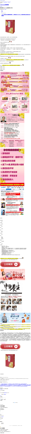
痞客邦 (5, 392)
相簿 (1, 10)
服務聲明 (21, 425)
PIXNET (11, 425)
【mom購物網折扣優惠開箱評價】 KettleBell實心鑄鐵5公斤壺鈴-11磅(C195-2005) (8, 384)
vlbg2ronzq (1, 389)
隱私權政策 (19, 425)
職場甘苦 (5, 394)
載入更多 (1, 396)
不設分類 (5, 9)
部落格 (2, 11)
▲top (0, 395)
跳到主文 (1, 6)
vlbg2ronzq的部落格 (4, 4)
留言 (6, 392)
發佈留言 (1, 400)
